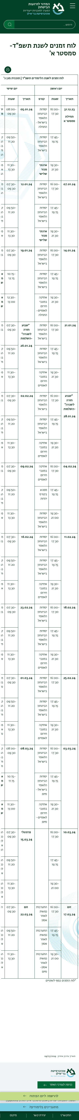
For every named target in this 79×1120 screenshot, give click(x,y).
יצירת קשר (39, 1115)
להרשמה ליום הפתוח (44, 1096)
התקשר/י (65, 1115)
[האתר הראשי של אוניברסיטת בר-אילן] (63, 1076)
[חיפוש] (9, 24)
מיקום (13, 1115)
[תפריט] (72, 7)
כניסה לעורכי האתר (61, 1084)
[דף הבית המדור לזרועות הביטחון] (34, 10)
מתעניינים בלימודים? (43, 1107)
